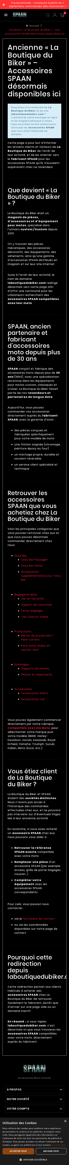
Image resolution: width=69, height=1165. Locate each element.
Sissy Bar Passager (34, 560)
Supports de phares (35, 668)
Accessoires (23, 689)
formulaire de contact (39, 919)
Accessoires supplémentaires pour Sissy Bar (41, 576)
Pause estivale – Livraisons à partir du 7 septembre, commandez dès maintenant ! (37, 4)
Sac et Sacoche (32, 599)
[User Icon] (55, 15)
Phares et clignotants (36, 674)
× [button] (65, 1121)
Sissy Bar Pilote (32, 566)
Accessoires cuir (33, 699)
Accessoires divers (34, 693)
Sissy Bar (20, 556)
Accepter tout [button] (18, 1151)
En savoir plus (58, 1145)
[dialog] (34, 1141)
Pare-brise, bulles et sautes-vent (35, 648)
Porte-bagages (32, 611)
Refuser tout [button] (51, 1151)
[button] (34, 1159)
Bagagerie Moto (25, 595)
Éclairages (21, 664)
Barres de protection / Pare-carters (37, 638)
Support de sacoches (36, 605)
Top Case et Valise (34, 617)
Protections (22, 631)
